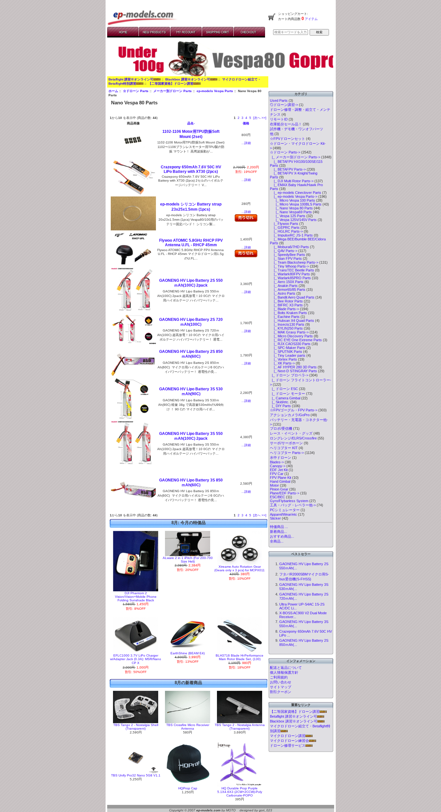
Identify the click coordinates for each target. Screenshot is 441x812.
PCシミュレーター (285, 510)
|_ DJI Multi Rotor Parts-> (291, 181)
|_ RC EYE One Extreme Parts (296, 340)
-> (285, 152)
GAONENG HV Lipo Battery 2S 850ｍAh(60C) (191, 354)
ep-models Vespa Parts (215, 91)
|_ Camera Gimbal (285, 398)
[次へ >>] (259, 118)
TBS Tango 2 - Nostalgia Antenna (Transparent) (240, 726)
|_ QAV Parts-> (283, 251)
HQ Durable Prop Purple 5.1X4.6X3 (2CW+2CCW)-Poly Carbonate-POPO (239, 791)
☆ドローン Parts (136, 91)
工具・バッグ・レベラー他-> (293, 505)
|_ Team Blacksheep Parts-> (294, 262)
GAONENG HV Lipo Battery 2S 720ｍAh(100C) (191, 322)
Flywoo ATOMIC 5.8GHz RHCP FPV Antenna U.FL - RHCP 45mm (191, 242)
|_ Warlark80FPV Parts (290, 274)
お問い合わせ (280, 682)
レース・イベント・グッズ (291, 433)
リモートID (279, 119)
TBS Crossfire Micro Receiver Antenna (187, 726)
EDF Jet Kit (279, 470)
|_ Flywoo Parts (284, 224)
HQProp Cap (187, 788)
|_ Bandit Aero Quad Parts (292, 297)
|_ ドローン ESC (284, 389)
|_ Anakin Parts (284, 286)
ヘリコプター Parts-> (287, 453)
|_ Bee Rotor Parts (286, 301)
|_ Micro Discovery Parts (291, 336)
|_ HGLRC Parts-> (286, 231)
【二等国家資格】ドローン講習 (170, 83)
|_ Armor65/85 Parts (287, 289)
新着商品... (278, 531)
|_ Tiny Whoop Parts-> (289, 266)
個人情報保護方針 (284, 672)
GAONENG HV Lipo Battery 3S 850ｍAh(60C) (191, 482)
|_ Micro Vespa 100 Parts (292, 200)
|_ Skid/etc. (279, 402)
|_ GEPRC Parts (285, 227)
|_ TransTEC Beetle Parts (292, 270)
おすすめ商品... (282, 536)
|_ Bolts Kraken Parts (288, 313)
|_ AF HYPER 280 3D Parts (293, 367)
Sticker (275, 518)
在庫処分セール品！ (286, 124)
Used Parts (279, 100)
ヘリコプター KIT (284, 448)
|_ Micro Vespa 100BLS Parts (296, 204)
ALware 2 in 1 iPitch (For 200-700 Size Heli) (188, 559)
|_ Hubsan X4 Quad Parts (292, 320)
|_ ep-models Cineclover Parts (295, 193)
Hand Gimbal (280, 481)
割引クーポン (280, 692)
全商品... (276, 541)
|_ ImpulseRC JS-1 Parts (291, 235)
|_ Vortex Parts (283, 359)
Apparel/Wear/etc (283, 514)
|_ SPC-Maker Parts (287, 348)
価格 (246, 123)
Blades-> (277, 462)
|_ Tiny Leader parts (287, 355)
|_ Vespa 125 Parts (287, 216)
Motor (274, 485)
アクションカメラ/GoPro (290, 415)
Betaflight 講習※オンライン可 (130, 79)
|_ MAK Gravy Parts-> (289, 332)
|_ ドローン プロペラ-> (289, 375)
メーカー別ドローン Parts (172, 91)
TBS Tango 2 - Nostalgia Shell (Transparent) (135, 726)
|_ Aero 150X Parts (286, 282)
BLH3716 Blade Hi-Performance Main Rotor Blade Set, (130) (239, 657)
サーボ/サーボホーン (286, 443)
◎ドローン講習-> (284, 105)
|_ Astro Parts (282, 293)
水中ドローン (280, 457)
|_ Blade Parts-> (284, 309)
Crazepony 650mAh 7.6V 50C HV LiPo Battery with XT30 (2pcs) (191, 169)
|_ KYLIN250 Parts (286, 328)
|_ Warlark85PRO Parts (290, 278)
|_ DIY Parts (280, 406)
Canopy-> (277, 466)
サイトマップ (280, 687)
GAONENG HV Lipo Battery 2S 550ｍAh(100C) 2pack (191, 283)
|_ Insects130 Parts (287, 324)
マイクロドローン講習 (287, 736)
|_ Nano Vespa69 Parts (291, 212)
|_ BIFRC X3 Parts (286, 305)
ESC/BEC (277, 497)
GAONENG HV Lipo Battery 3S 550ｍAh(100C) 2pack (191, 436)
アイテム (311, 19)
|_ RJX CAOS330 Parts (290, 344)
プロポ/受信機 (281, 428)
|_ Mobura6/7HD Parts (289, 247)
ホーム (113, 91)
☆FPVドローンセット (287, 139)
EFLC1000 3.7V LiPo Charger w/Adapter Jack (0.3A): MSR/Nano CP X (135, 659)
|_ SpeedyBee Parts (287, 255)
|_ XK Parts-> (282, 363)
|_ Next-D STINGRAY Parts (293, 371)
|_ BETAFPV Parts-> (288, 169)
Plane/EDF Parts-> (284, 493)
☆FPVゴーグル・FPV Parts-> (293, 410)
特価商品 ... (279, 527)
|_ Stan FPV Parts (286, 258)
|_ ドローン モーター (287, 393)
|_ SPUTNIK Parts (286, 351)
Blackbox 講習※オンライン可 (187, 79)
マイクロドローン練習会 (289, 741)
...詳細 (246, 143)
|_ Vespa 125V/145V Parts (293, 220)
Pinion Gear (279, 489)
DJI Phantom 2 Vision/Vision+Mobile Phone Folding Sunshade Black (136, 596)
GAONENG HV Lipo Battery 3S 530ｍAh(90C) (191, 391)
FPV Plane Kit (280, 478)
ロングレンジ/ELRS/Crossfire (293, 438)
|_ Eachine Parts (285, 317)
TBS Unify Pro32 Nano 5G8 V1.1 (135, 775)
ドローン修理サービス (287, 745)
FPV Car (276, 474)
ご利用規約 (279, 677)
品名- (191, 123)
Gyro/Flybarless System (289, 501)
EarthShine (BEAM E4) (187, 653)
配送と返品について (286, 668)
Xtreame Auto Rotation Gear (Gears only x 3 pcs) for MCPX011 (239, 568)
